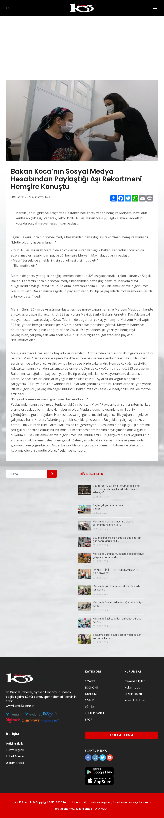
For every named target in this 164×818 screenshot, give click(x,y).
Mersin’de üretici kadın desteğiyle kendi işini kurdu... (118, 604)
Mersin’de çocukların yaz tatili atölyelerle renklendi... (116, 588)
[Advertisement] (82, 46)
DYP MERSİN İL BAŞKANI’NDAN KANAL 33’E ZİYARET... (116, 571)
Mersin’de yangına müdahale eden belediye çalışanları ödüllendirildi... (118, 555)
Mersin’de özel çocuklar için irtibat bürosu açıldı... (117, 620)
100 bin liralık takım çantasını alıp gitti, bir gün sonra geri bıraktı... (117, 539)
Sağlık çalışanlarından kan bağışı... (108, 507)
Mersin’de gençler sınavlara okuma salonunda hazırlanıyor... (113, 523)
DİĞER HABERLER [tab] (91, 474)
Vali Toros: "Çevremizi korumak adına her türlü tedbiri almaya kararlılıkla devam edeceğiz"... (116, 489)
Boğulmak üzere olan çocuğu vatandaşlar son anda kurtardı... (117, 636)
